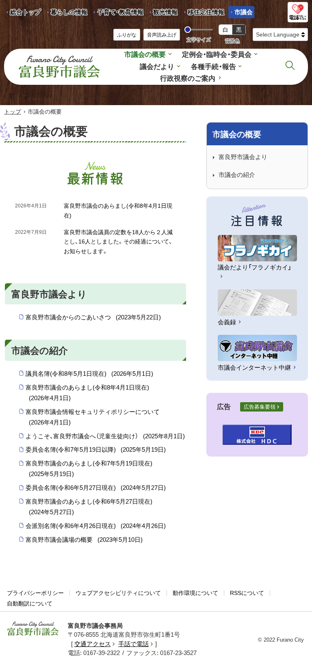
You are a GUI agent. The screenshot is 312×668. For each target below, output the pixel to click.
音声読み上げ (161, 35)
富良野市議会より (243, 156)
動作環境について (195, 593)
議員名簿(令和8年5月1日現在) (89, 373)
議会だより (157, 67)
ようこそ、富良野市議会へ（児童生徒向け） (105, 436)
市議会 (243, 12)
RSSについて (247, 593)
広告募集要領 (259, 407)
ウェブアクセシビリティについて (118, 593)
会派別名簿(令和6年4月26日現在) (96, 525)
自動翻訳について (29, 603)
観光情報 (162, 13)
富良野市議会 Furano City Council (59, 66)
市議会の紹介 (237, 174)
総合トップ (25, 12)
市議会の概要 (145, 54)
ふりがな (126, 35)
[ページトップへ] (295, 652)
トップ (12, 111)
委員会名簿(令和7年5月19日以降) (96, 449)
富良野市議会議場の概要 (84, 539)
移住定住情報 (203, 13)
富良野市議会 (33, 628)
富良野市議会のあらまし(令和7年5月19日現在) (89, 468)
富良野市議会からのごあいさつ (93, 317)
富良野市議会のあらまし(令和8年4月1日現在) (87, 392)
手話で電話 (133, 643)
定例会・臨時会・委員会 (216, 54)
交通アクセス (92, 643)
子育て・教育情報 (120, 12)
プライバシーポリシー (35, 593)
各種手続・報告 (213, 67)
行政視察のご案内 (187, 78)
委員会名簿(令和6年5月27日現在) (96, 487)
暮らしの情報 (69, 12)
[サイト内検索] (290, 65)
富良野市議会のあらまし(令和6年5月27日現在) (89, 506)
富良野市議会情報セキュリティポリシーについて (93, 417)
